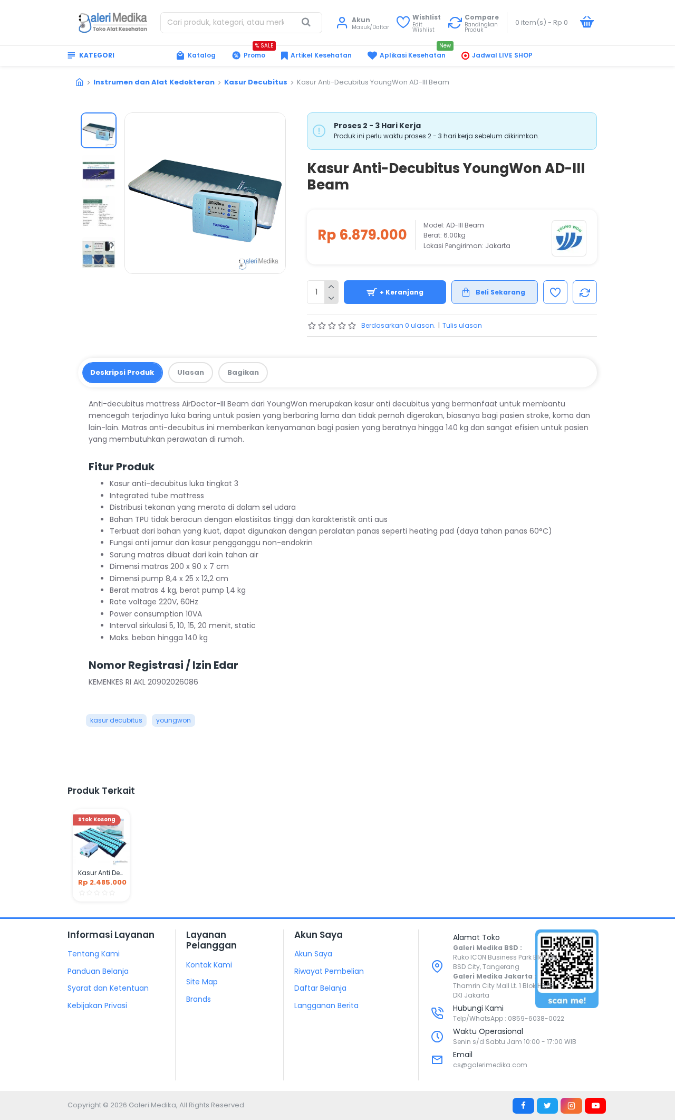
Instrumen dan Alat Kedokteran (154, 82)
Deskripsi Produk (122, 372)
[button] (98, 120)
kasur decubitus (116, 720)
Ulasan (190, 372)
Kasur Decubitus (255, 82)
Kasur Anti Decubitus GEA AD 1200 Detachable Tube (101, 873)
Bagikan (243, 372)
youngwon (173, 720)
